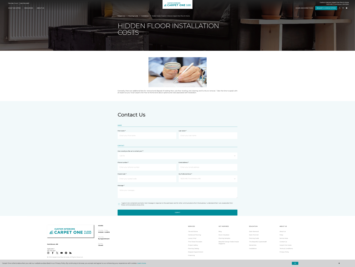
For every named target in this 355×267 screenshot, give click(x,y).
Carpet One (121, 16)
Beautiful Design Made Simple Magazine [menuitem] (229, 242)
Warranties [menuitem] (252, 245)
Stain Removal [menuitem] (254, 231)
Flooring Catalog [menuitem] (193, 248)
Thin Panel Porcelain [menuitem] (195, 242)
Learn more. (141, 263)
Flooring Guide (133, 16)
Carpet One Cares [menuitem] (285, 245)
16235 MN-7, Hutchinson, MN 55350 (337, 4)
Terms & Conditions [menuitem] (286, 248)
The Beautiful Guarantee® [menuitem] (258, 242)
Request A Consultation (326, 8)
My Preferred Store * (185, 174)
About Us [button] (40, 8)
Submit (177, 212)
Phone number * (123, 162)
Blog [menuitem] (220, 231)
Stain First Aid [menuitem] (253, 235)
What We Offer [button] (14, 8)
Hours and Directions (304, 8)
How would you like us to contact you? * (130, 151)
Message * (121, 185)
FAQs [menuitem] (281, 235)
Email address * (184, 162)
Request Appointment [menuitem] (195, 252)
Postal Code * (122, 174)
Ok (295, 263)
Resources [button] (28, 8)
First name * (121, 130)
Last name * (182, 130)
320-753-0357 (24, 3)
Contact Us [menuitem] (283, 242)
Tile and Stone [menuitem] (193, 231)
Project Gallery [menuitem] (193, 245)
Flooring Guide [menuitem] (254, 238)
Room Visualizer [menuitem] (224, 235)
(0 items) (346, 8)
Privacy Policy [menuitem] (284, 252)
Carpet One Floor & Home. (61, 257)
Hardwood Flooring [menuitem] (194, 235)
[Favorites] (343, 8)
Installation (145, 16)
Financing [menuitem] (191, 255)
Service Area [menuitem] (284, 238)
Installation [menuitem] (253, 248)
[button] (339, 8)
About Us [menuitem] (283, 231)
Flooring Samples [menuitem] (224, 238)
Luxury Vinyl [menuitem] (192, 238)
